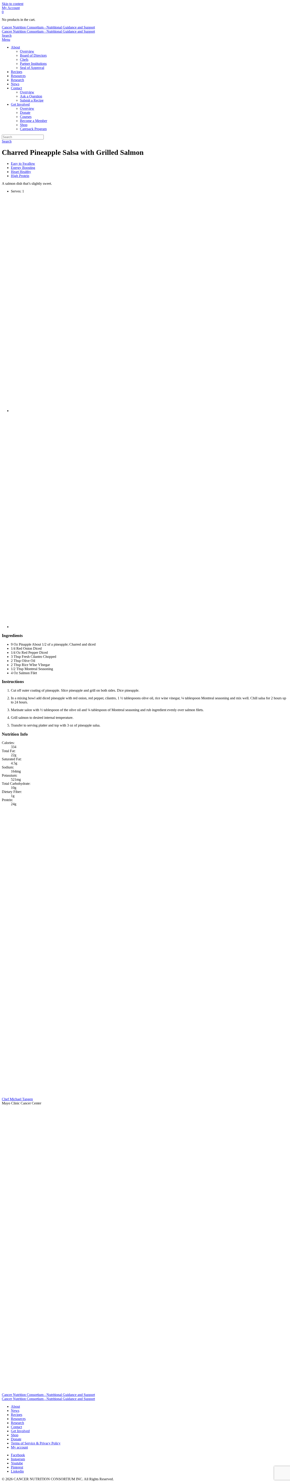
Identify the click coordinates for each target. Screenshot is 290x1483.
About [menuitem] (15, 47)
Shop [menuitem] (23, 125)
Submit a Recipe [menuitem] (32, 100)
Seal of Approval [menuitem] (32, 68)
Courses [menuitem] (25, 117)
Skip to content (12, 4)
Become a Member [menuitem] (33, 121)
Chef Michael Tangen (17, 1099)
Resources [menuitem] (18, 76)
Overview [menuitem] (27, 51)
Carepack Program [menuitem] (33, 129)
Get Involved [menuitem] (20, 104)
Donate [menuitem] (25, 112)
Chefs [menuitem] (24, 59)
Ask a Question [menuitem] (31, 96)
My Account (11, 8)
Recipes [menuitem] (16, 72)
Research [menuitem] (17, 80)
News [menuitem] (15, 84)
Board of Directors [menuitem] (33, 55)
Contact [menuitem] (16, 88)
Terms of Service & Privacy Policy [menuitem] (35, 1443)
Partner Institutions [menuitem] (33, 64)
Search (7, 141)
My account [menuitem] (19, 1447)
